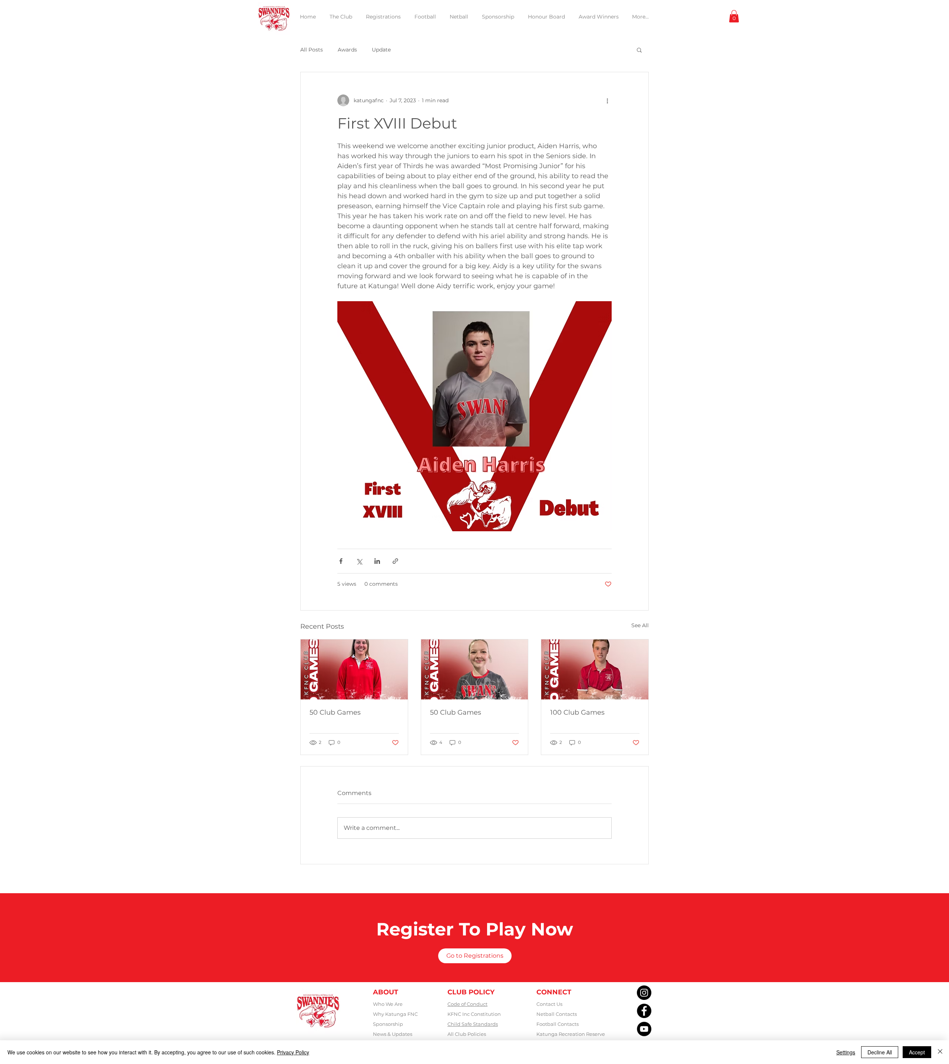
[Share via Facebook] (340, 561)
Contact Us (549, 1004)
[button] (734, 16)
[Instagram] (644, 992)
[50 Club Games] (354, 669)
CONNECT (553, 992)
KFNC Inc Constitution (474, 1014)
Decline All (879, 1052)
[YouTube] (644, 1029)
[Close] (940, 1052)
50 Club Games (335, 712)
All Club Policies (466, 1034)
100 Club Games (577, 712)
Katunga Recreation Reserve (570, 1034)
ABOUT (385, 992)
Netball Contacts (556, 1014)
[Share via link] (395, 561)
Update (381, 49)
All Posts (311, 49)
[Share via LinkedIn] (377, 561)
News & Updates (392, 1034)
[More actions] (607, 100)
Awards (347, 49)
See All (640, 625)
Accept (917, 1052)
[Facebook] (644, 1011)
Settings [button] (845, 1052)
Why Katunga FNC (395, 1014)
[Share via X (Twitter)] (359, 561)
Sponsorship (388, 1024)
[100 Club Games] (594, 669)
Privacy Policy (293, 1052)
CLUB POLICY (471, 992)
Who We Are (388, 1004)
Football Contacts (557, 1024)
